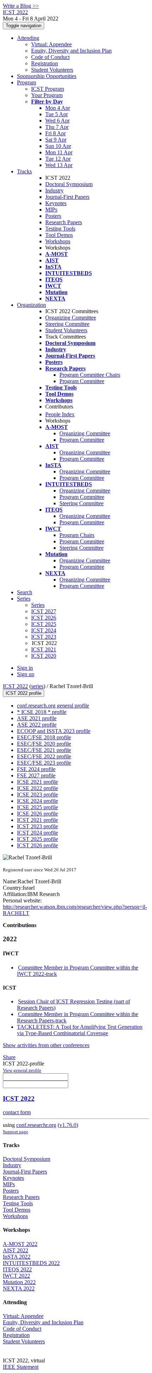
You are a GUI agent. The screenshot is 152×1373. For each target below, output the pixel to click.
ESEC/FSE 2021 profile (44, 750)
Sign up (25, 674)
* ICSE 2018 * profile (41, 712)
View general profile (22, 1070)
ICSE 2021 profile (37, 782)
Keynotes (55, 203)
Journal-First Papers (67, 197)
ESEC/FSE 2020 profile (44, 744)
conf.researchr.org (36, 1125)
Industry (54, 190)
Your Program (47, 95)
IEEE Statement (21, 1367)
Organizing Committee (70, 318)
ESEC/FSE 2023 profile (44, 763)
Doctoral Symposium (69, 184)
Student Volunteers (52, 70)
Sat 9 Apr (55, 140)
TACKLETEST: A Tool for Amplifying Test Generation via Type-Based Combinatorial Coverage (79, 1030)
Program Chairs (76, 535)
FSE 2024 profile (36, 769)
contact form (17, 1112)
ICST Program (47, 89)
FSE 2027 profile (36, 775)
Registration (44, 63)
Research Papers (63, 222)
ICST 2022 (15, 686)
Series (38, 605)
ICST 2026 (43, 618)
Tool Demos (59, 235)
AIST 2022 (15, 1250)
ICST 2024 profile (37, 833)
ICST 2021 (43, 649)
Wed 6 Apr (57, 121)
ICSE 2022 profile (37, 788)
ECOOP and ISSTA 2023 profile (53, 731)
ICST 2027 (43, 611)
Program (26, 82)
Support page (15, 1131)
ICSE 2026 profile (37, 814)
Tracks (24, 171)
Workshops (57, 241)
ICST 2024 (43, 630)
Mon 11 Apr (58, 152)
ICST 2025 (43, 624)
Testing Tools (60, 229)
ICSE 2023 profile (37, 795)
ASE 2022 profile (37, 725)
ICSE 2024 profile (37, 801)
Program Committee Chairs (89, 375)
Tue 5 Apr (56, 114)
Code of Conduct (50, 57)
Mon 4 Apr (57, 108)
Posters (53, 216)
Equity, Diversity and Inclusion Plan (71, 51)
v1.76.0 (67, 1125)
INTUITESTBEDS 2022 (31, 1263)
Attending (28, 38)
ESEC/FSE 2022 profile (44, 756)
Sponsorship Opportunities (46, 76)
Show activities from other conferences (46, 1045)
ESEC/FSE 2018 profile (44, 737)
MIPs (51, 210)
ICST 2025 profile (37, 839)
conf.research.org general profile (53, 706)
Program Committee (81, 381)
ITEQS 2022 (17, 1269)
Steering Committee (67, 324)
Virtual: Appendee (51, 44)
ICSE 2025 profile (37, 807)
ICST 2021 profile (37, 820)
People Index (60, 414)
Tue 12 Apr (58, 159)
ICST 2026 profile (37, 845)
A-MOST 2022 (20, 1244)
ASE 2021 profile (37, 718)
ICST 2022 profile (23, 693)
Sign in (25, 668)
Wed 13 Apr (58, 165)
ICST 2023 (43, 637)
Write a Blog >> (21, 6)
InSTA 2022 (16, 1257)
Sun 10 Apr (58, 146)
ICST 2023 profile (37, 826)
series (37, 686)
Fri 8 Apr (55, 133)
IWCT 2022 (16, 1276)
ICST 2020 (43, 656)
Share (9, 1057)
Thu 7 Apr (57, 127)
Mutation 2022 (19, 1282)
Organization (31, 305)
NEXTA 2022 (19, 1288)
